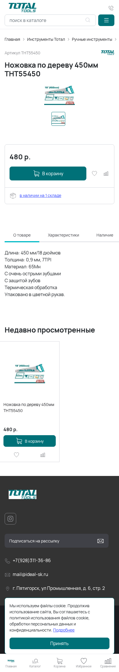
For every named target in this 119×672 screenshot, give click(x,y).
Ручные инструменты (92, 39)
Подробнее (64, 630)
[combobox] (50, 20)
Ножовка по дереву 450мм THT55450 (28, 407)
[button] (106, 20)
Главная (12, 39)
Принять (59, 643)
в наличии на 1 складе (40, 195)
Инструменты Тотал (46, 39)
